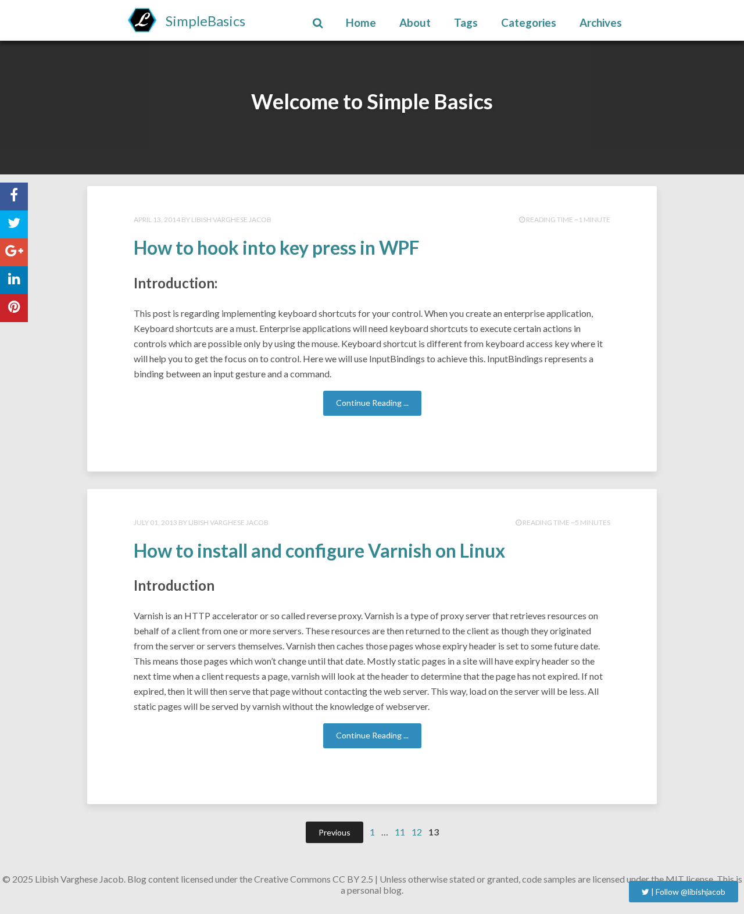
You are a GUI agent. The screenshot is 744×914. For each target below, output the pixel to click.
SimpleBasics (205, 20)
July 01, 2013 (155, 522)
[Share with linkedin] (14, 280)
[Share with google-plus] (14, 252)
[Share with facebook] (14, 196)
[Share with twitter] (14, 224)
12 (417, 831)
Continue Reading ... (372, 403)
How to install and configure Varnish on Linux (319, 550)
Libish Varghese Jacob (231, 219)
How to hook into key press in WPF (277, 247)
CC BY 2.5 (352, 878)
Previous (334, 832)
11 (400, 831)
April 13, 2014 (157, 219)
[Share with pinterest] (14, 308)
